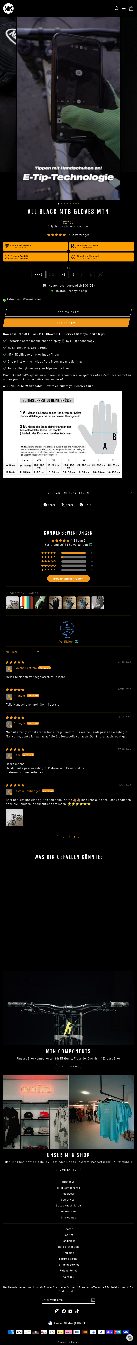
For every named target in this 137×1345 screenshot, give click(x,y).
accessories (68, 1211)
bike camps (68, 1217)
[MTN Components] (68, 1008)
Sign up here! (53, 379)
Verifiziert (66, 641)
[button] (57, 235)
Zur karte (68, 1169)
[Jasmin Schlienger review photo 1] (14, 817)
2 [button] (64, 837)
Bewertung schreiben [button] (68, 578)
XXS (52, 274)
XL (100, 274)
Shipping (53, 226)
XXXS (38, 274)
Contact (68, 1276)
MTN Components (68, 1187)
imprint (68, 1234)
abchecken (68, 1066)
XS (64, 274)
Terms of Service (68, 1264)
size (68, 267)
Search (68, 1228)
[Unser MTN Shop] (68, 1112)
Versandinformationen (68, 493)
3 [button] (69, 837)
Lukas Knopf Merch (68, 1205)
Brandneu (68, 1181)
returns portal (68, 1258)
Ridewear (68, 1193)
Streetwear (68, 1199)
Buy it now (66, 323)
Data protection (68, 1246)
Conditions (68, 1240)
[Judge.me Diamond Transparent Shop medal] (67, 628)
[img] (15, 662)
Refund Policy (68, 1270)
